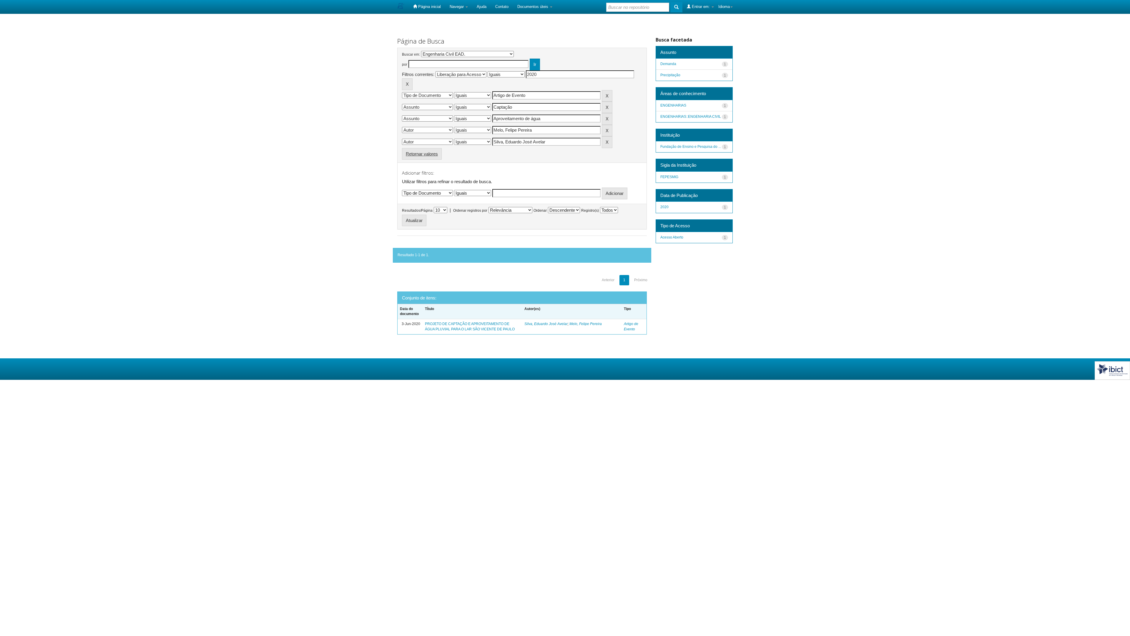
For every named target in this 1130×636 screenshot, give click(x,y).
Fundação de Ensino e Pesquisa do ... (690, 147)
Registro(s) (590, 210)
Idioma (724, 6)
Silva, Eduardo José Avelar (546, 324)
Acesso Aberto (671, 237)
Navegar (457, 6)
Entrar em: (701, 6)
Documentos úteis (533, 6)
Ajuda (481, 6)
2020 (664, 207)
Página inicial (429, 6)
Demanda (668, 64)
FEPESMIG (669, 177)
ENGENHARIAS (673, 105)
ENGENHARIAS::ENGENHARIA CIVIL (690, 117)
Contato (501, 6)
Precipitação (670, 75)
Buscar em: (411, 54)
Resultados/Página (417, 210)
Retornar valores (422, 153)
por (404, 64)
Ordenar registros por (470, 210)
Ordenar (540, 210)
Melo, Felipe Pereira (585, 324)
